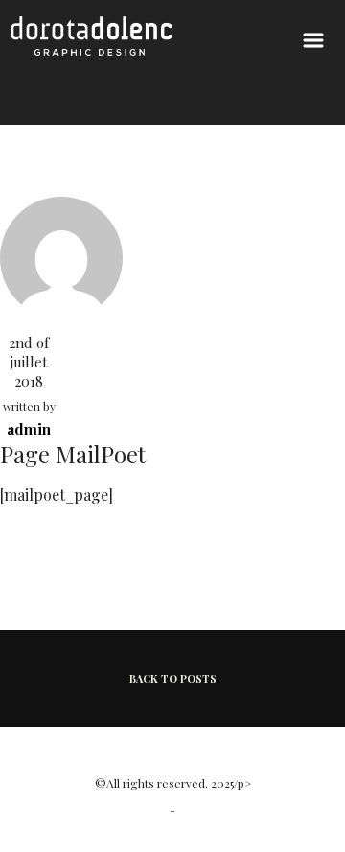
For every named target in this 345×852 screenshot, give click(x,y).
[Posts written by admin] (61, 256)
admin (29, 428)
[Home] (92, 50)
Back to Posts (173, 679)
